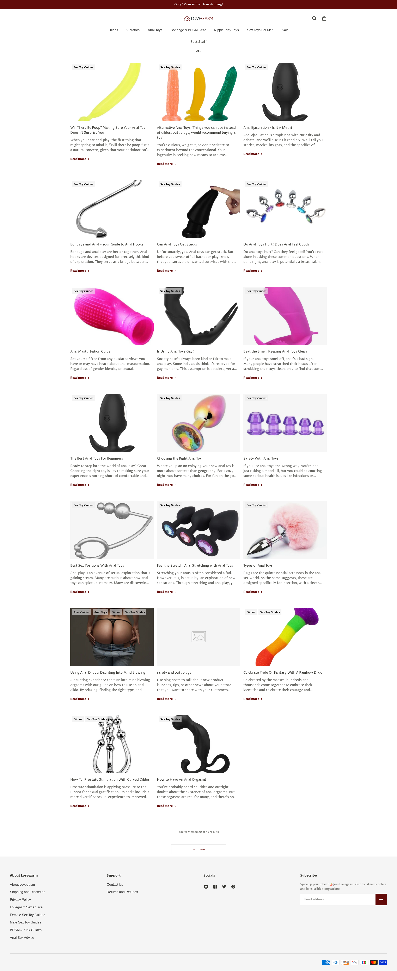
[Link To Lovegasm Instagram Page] (205, 886)
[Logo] (198, 18)
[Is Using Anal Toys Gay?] (198, 338)
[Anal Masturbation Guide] (112, 338)
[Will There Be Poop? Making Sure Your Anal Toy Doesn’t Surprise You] (112, 119)
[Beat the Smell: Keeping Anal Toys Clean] (285, 338)
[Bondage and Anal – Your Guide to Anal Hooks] (112, 232)
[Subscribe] (381, 899)
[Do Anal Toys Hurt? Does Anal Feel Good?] (285, 232)
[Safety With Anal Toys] (285, 445)
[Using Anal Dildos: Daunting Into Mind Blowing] (112, 659)
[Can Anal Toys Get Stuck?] (198, 232)
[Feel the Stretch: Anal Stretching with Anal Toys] (198, 552)
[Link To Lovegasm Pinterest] (233, 886)
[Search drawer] (314, 18)
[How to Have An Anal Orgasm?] (198, 766)
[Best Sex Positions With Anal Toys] (112, 552)
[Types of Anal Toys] (285, 552)
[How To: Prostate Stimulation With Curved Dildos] (112, 766)
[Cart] (324, 18)
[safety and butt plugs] (198, 659)
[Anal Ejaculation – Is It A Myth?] (285, 119)
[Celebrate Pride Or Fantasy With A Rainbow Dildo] (285, 659)
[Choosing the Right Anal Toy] (198, 445)
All (198, 51)
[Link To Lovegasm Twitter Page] (224, 886)
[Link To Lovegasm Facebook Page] (215, 886)
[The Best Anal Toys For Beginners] (112, 445)
